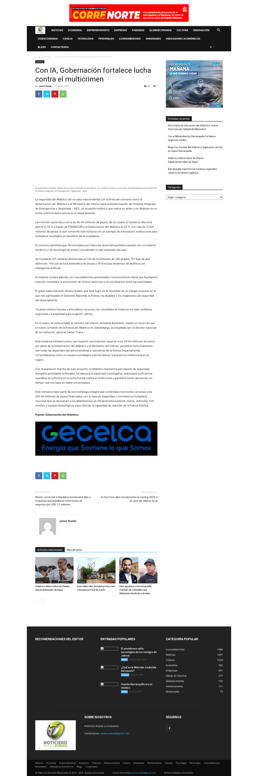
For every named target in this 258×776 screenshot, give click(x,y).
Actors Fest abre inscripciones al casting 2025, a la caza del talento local (129, 499)
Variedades (153, 38)
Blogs (42, 47)
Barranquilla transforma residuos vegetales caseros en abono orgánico (192, 171)
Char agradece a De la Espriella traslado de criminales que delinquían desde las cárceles (135, 590)
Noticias (57, 30)
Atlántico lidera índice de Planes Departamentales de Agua (186, 160)
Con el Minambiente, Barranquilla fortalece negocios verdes (192, 138)
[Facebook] (210, 47)
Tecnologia (86, 38)
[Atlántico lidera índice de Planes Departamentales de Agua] (54, 570)
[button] (218, 30)
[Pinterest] (54, 94)
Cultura (182, 30)
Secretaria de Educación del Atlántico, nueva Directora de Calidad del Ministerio (193, 127)
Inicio (37, 56)
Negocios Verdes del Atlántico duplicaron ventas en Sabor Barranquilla (195, 149)
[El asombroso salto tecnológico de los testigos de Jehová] (109, 653)
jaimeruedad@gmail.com (115, 733)
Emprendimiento (98, 30)
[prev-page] (37, 600)
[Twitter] (46, 94)
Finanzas (138, 30)
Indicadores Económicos (183, 38)
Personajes (106, 38)
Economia (75, 30)
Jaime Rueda (45, 86)
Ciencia (68, 38)
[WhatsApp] (63, 94)
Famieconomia (48, 38)
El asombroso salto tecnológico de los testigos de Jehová (139, 652)
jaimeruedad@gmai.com (144, 772)
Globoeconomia (160, 30)
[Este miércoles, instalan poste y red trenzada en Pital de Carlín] (96, 570)
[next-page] (43, 600)
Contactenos (60, 47)
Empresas (120, 30)
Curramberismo (130, 38)
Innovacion (201, 30)
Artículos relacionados (50, 549)
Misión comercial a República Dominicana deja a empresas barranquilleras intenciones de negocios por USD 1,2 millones (63, 501)
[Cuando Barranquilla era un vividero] (109, 689)
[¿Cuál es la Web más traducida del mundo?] (109, 672)
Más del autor (74, 549)
